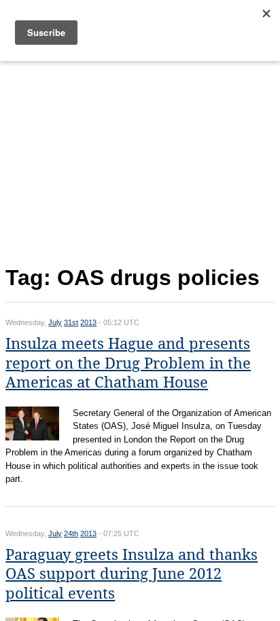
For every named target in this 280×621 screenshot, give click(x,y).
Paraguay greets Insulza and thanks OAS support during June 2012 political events (131, 574)
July (55, 322)
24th (71, 533)
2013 (88, 322)
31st (71, 322)
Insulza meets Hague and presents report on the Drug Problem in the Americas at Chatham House (128, 363)
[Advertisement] (140, 160)
